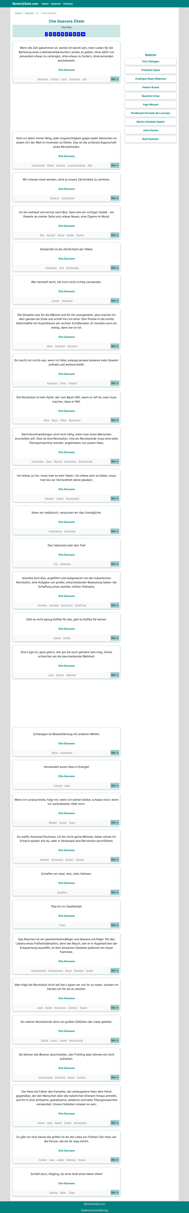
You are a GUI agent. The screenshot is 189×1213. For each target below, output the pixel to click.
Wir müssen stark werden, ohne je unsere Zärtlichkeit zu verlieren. (66, 179)
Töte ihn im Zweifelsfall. (66, 906)
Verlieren (55, 198)
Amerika (42, 605)
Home (46, 3)
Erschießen (38, 461)
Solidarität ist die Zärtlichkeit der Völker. (66, 249)
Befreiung (43, 79)
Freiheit (43, 1159)
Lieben (59, 498)
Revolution (75, 420)
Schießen (60, 346)
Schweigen (66, 752)
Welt (90, 165)
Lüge (51, 674)
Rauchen (79, 970)
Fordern (54, 79)
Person (81, 1159)
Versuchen (70, 531)
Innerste (60, 165)
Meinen (60, 674)
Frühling (81, 1077)
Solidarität (51, 267)
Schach (69, 859)
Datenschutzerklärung (94, 1210)
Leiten (53, 1040)
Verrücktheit (72, 498)
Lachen (55, 300)
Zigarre (80, 235)
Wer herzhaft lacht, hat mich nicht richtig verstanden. (66, 282)
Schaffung (80, 605)
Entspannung (55, 970)
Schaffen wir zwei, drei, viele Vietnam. (66, 873)
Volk (61, 267)
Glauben (49, 498)
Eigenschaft (38, 165)
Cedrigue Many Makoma (150, 78)
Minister (44, 859)
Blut (42, 235)
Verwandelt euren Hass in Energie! (66, 767)
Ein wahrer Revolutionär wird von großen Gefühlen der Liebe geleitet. (66, 1022)
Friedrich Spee (150, 70)
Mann (50, 346)
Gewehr (51, 235)
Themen (68, 3)
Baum (55, 420)
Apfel (46, 420)
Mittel (55, 752)
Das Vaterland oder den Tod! (66, 545)
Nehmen (71, 1159)
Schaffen (62, 892)
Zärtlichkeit (68, 198)
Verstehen (67, 300)
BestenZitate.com (25, 3)
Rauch (68, 970)
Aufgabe (54, 605)
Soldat (70, 235)
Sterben (73, 1007)
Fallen (63, 383)
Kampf (58, 1122)
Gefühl (44, 1040)
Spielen (80, 859)
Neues (60, 235)
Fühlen (50, 165)
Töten (72, 822)
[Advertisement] (66, 106)
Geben (57, 637)
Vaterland (65, 563)
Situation (72, 346)
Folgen (63, 822)
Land (64, 79)
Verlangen (74, 79)
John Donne (150, 130)
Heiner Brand (150, 87)
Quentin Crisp (150, 95)
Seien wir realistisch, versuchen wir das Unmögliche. (66, 512)
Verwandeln (80, 1122)
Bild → (114, 79)
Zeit (84, 79)
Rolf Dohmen (150, 139)
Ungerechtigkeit (76, 165)
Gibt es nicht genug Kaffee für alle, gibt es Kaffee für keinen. (66, 619)
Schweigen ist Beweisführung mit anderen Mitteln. (66, 734)
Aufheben (52, 383)
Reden (48, 1007)
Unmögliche (55, 531)
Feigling (53, 1192)
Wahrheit (71, 674)
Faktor (41, 1122)
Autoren (56, 3)
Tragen (83, 1007)
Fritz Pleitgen (150, 61)
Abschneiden (45, 1077)
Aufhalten (60, 1077)
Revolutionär (86, 461)
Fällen (63, 420)
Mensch (58, 461)
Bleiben (53, 822)
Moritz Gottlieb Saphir (151, 121)
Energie (58, 785)
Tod (55, 563)
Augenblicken (38, 970)
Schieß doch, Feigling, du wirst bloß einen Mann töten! (66, 1174)
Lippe (40, 1007)
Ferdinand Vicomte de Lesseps (150, 113)
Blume (71, 1077)
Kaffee (66, 637)
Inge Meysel (150, 104)
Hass (49, 461)
